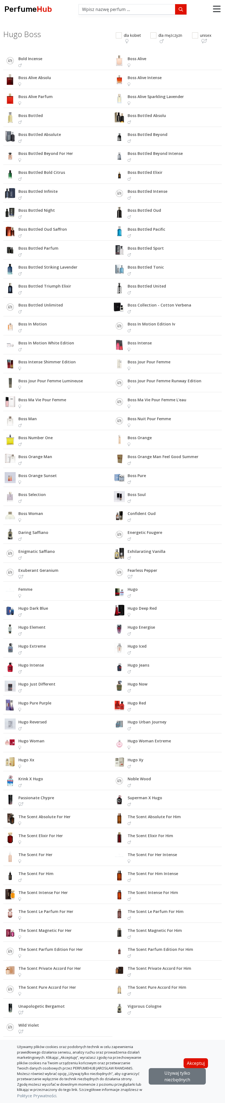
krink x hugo (30, 778)
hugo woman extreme (149, 740)
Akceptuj (196, 1063)
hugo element (32, 627)
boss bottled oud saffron (42, 229)
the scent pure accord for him (157, 987)
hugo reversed (32, 722)
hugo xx (26, 759)
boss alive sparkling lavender (156, 96)
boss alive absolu (34, 77)
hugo (133, 589)
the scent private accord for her (49, 968)
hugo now (137, 684)
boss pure (137, 475)
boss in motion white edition (46, 343)
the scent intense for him (153, 892)
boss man (27, 418)
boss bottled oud (144, 210)
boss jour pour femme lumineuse (50, 380)
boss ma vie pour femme (42, 399)
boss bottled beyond (147, 134)
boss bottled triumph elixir (44, 286)
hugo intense (31, 665)
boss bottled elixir (145, 172)
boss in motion (32, 324)
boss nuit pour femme (149, 418)
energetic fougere (145, 532)
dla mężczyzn (170, 35)
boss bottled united (147, 286)
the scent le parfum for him (156, 911)
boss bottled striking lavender (47, 267)
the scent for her (35, 854)
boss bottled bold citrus (41, 172)
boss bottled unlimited (40, 305)
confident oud (142, 513)
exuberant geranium (38, 570)
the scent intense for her (43, 892)
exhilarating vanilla (146, 551)
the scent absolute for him (154, 816)
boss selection (32, 494)
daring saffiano (33, 532)
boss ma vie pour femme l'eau (157, 399)
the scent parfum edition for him (160, 949)
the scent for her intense (152, 854)
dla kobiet (132, 35)
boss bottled (30, 115)
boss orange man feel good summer (163, 456)
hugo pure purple (34, 703)
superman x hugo (145, 797)
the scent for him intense (153, 873)
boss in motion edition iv (151, 324)
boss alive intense (145, 77)
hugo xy (136, 759)
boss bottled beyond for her (45, 153)
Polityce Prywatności (36, 1095)
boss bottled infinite (38, 191)
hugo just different (36, 684)
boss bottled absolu (147, 115)
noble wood (139, 778)
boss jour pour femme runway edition (164, 380)
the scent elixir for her (40, 835)
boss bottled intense (147, 191)
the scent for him (36, 873)
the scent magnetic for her (45, 930)
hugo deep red (142, 608)
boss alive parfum (35, 96)
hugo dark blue (33, 608)
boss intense (140, 343)
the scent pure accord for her (47, 987)
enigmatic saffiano (36, 551)
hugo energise (141, 627)
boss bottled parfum (38, 248)
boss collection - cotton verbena (159, 305)
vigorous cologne (144, 1006)
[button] (217, 9)
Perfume (28, 9)
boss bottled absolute (39, 134)
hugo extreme (32, 646)
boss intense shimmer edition (47, 361)
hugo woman (31, 740)
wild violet (28, 1025)
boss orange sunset (37, 475)
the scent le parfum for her (45, 911)
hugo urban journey (147, 722)
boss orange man (35, 456)
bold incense (30, 58)
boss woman (30, 513)
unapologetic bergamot (41, 1006)
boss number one (35, 437)
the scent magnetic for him (155, 930)
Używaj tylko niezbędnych (177, 1076)
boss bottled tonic (146, 267)
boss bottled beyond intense (155, 153)
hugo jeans (138, 665)
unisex (205, 35)
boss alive (137, 58)
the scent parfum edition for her (50, 949)
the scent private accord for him (159, 968)
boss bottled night (36, 210)
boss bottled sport (146, 248)
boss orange (140, 437)
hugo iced (137, 646)
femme (25, 589)
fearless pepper (142, 570)
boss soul (137, 494)
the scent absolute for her (44, 816)
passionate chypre (36, 797)
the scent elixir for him (150, 835)
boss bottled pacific (146, 229)
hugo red (137, 703)
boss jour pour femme (149, 361)
